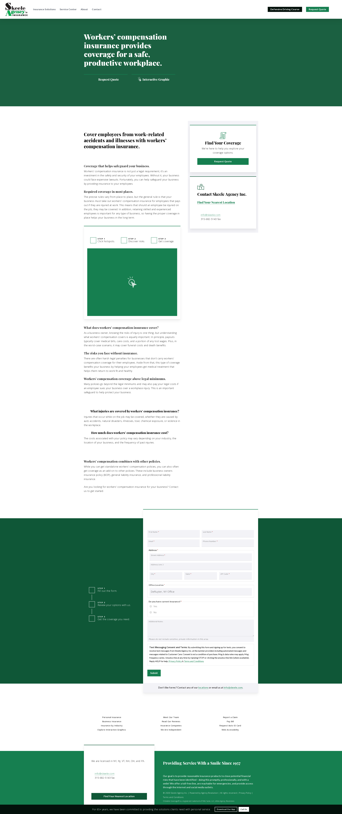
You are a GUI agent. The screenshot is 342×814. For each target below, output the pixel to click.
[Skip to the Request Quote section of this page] (106, 79)
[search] (335, 9)
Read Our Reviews (171, 721)
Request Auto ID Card (230, 725)
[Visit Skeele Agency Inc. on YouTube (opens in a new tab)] (99, 785)
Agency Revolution (209, 793)
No (155, 612)
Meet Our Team (171, 717)
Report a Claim (230, 717)
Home (87, 125)
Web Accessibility (230, 729)
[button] (223, 161)
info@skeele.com (210, 214)
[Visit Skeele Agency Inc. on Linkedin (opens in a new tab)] (93, 785)
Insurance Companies (171, 725)
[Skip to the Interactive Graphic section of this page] (153, 79)
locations (203, 687)
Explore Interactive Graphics (112, 729)
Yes (155, 606)
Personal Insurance (111, 717)
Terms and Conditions (194, 661)
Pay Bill (230, 721)
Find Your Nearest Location (216, 202)
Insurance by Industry (112, 725)
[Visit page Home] (16, 9)
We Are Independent (171, 729)
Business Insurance (105, 125)
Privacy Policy (175, 661)
